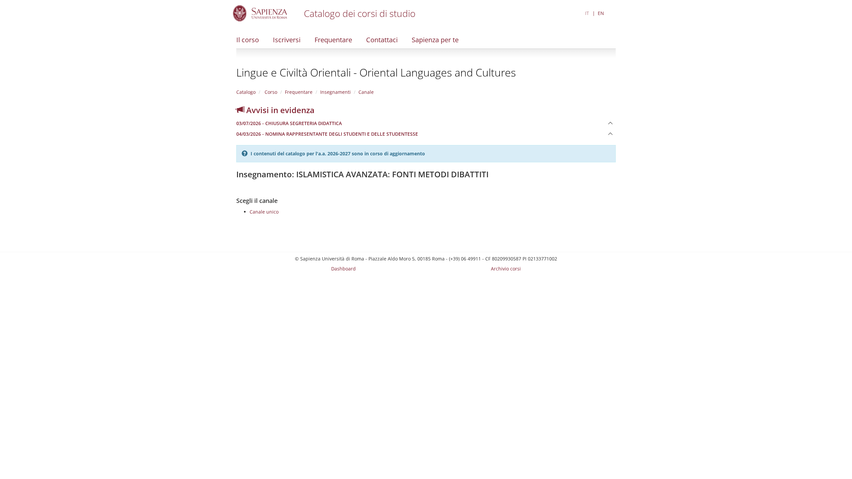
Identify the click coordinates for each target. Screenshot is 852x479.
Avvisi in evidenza (279, 109)
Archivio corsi (506, 268)
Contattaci (382, 39)
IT (587, 13)
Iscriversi (287, 39)
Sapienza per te (435, 39)
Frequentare (333, 39)
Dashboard (343, 268)
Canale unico (264, 212)
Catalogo (246, 92)
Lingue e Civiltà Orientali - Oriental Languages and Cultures (376, 72)
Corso (270, 92)
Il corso (247, 39)
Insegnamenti (335, 92)
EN (601, 13)
